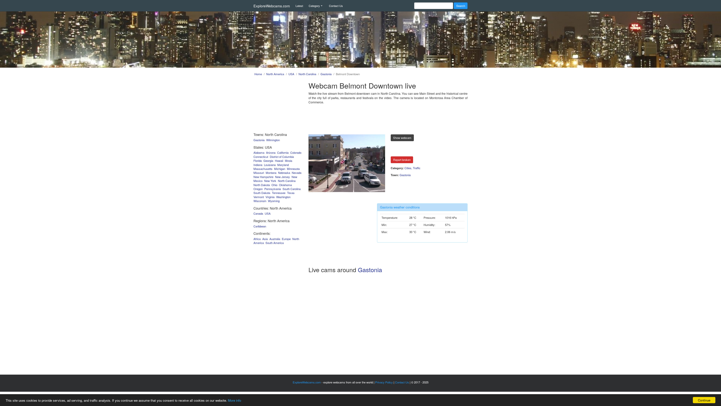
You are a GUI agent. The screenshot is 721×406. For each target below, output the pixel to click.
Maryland (283, 165)
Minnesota (293, 169)
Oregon (258, 189)
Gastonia (326, 74)
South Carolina (292, 189)
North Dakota (261, 185)
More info (234, 400)
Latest (299, 6)
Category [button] (314, 6)
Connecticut (260, 157)
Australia (274, 239)
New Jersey (282, 177)
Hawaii (279, 161)
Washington (283, 197)
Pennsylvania (272, 189)
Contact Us (336, 6)
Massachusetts (262, 169)
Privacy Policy (384, 382)
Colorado (295, 153)
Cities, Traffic (412, 168)
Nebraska (284, 173)
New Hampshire (263, 177)
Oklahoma (285, 185)
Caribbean (259, 226)
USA (291, 74)
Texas (291, 193)
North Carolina (307, 74)
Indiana (257, 165)
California (283, 153)
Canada (258, 213)
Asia (265, 239)
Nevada (296, 173)
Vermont (258, 197)
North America (275, 74)
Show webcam (402, 138)
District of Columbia (282, 157)
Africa (257, 239)
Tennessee (278, 193)
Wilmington (273, 140)
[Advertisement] (275, 104)
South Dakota (261, 193)
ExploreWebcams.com (271, 5)
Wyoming (274, 201)
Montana (271, 173)
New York (270, 181)
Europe (286, 239)
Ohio (274, 185)
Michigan (279, 169)
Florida (257, 161)
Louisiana (270, 165)
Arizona (270, 153)
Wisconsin (259, 201)
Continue (704, 400)
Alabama (258, 153)
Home (258, 74)
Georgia (268, 161)
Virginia (270, 197)
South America (274, 243)
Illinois (288, 161)
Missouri (258, 173)
